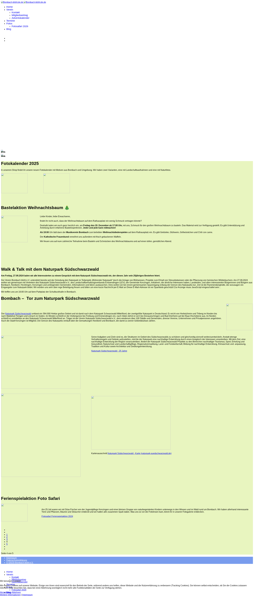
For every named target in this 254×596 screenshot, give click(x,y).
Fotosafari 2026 (20, 26)
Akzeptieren (5, 592)
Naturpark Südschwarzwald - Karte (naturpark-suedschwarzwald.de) (139, 453)
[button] (127, 152)
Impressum (11, 558)
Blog (8, 29)
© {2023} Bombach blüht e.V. (19, 562)
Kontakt (16, 12)
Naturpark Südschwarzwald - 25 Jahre (109, 351)
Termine (10, 20)
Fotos (9, 23)
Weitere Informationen (10, 595)
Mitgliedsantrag (20, 15)
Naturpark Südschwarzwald (18, 313)
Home (9, 7)
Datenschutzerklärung (16, 560)
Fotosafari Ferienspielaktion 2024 (57, 516)
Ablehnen (16, 592)
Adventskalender (20, 18)
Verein (9, 9)
